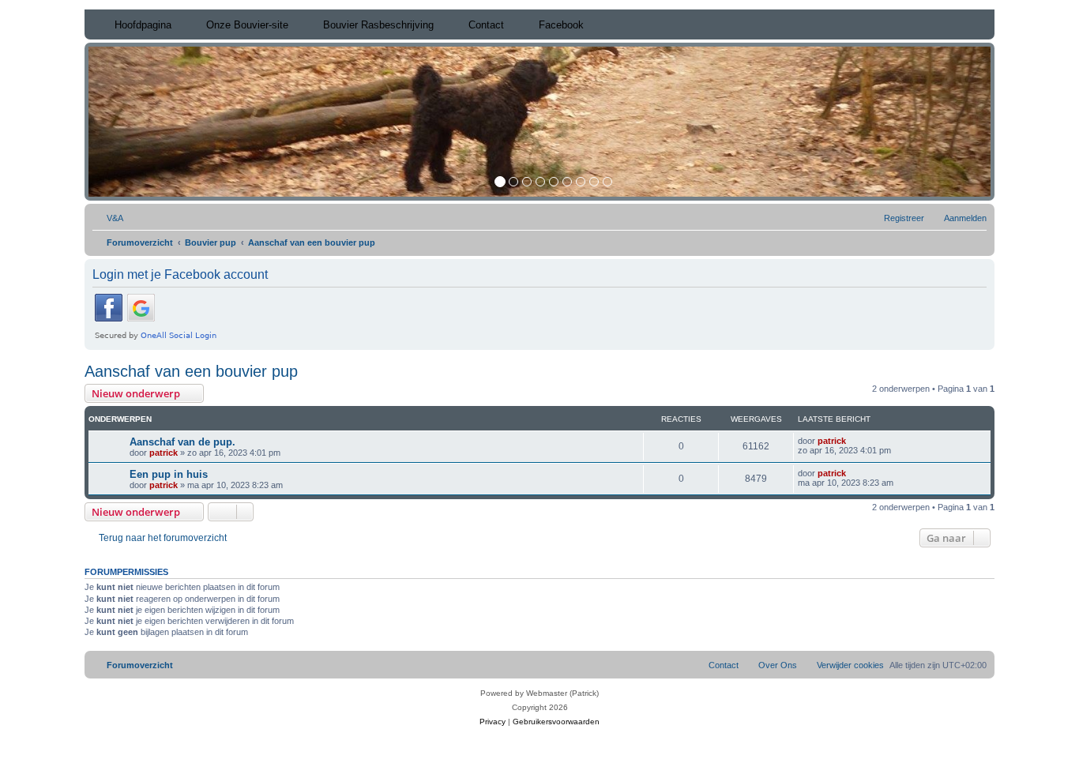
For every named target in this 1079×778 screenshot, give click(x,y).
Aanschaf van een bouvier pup (191, 371)
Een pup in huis (169, 474)
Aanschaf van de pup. (182, 442)
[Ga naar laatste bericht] (853, 440)
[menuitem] (107, 218)
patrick (163, 452)
